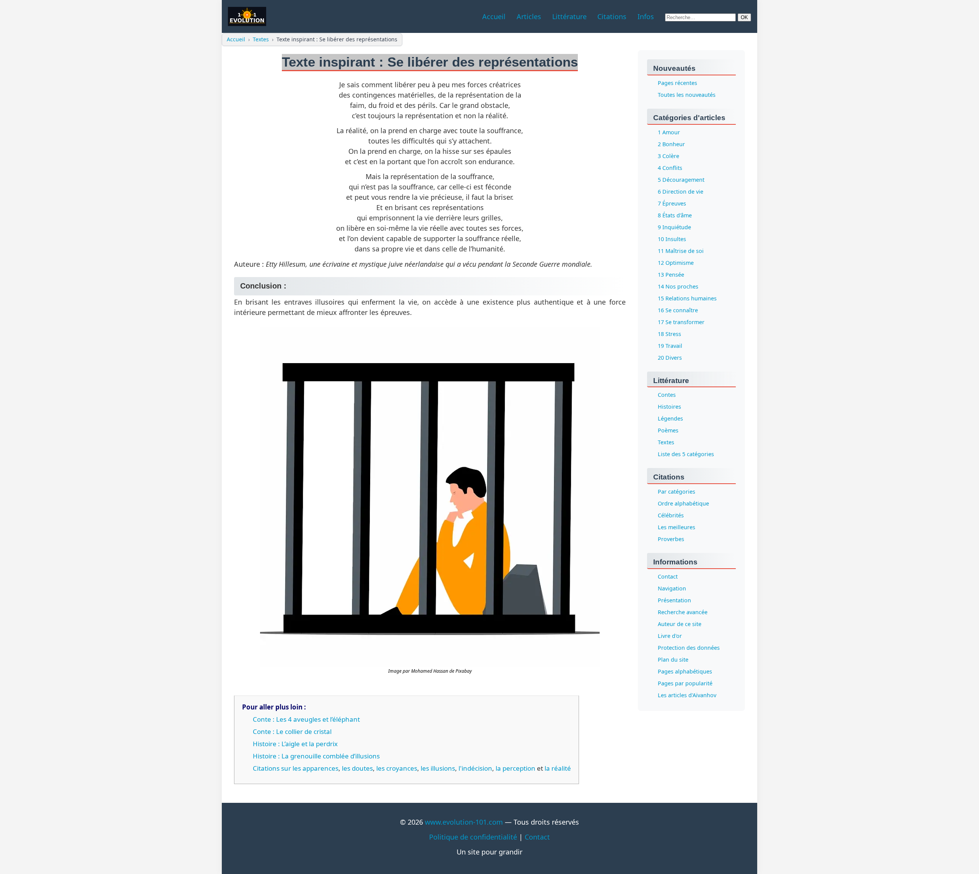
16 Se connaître (678, 310)
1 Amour (669, 132)
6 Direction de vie (680, 191)
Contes (667, 395)
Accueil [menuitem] (494, 16)
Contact (668, 576)
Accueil (236, 39)
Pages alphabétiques (685, 671)
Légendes (670, 418)
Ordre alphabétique (683, 503)
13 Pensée (671, 274)
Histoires (669, 407)
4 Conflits (670, 167)
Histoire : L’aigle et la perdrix (295, 743)
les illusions (438, 768)
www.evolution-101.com (464, 822)
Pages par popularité (685, 683)
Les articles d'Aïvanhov (687, 695)
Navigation (672, 588)
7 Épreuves (672, 203)
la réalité (558, 768)
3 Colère (668, 156)
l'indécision (475, 768)
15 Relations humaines (687, 298)
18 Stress (669, 334)
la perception (515, 768)
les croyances (396, 768)
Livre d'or (670, 636)
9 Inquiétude (674, 227)
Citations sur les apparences (295, 768)
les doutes (357, 768)
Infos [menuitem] (645, 16)
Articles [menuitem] (529, 16)
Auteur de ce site (679, 624)
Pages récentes (677, 82)
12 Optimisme (676, 262)
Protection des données (689, 648)
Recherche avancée (682, 612)
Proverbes (671, 539)
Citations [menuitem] (611, 16)
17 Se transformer (681, 322)
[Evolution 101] (247, 16)
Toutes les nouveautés (687, 94)
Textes (261, 39)
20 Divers (670, 357)
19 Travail (670, 345)
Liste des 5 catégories (686, 454)
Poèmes (668, 430)
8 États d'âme (675, 215)
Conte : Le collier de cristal (292, 731)
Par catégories (676, 492)
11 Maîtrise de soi (681, 250)
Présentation (674, 600)
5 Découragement (681, 179)
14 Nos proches (678, 286)
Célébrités (671, 515)
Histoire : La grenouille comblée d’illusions (316, 756)
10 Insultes (672, 239)
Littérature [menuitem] (569, 16)
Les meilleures (676, 527)
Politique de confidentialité (473, 836)
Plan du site (673, 660)
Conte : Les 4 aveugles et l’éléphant (306, 719)
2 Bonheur (671, 144)
